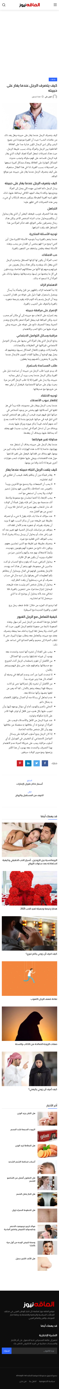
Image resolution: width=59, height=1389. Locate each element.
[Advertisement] (29, 46)
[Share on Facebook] (45, 763)
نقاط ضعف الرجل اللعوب (44, 999)
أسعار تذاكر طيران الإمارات (29, 784)
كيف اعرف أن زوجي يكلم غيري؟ (41, 953)
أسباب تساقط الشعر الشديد (21, 1161)
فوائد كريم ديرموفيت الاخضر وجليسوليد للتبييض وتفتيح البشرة (19, 1227)
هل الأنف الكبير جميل (25, 1258)
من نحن (22, 1381)
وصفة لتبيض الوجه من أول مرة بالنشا (21, 1244)
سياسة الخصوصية (47, 1381)
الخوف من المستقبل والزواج (29, 795)
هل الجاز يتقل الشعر (25, 1194)
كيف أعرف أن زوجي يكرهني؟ (42, 1089)
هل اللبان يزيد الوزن (26, 1113)
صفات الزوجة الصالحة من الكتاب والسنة (36, 1044)
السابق (29, 780)
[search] (4, 5)
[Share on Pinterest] (20, 763)
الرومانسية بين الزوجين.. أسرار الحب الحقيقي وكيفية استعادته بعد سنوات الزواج (29, 862)
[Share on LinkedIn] (28, 763)
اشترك (7, 1351)
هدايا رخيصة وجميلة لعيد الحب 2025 (38, 908)
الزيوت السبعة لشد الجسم (23, 1129)
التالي (29, 792)
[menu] (55, 5)
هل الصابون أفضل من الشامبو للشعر (21, 1179)
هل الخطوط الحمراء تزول (23, 1210)
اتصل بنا (32, 1381)
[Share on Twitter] (36, 763)
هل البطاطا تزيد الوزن (25, 1145)
